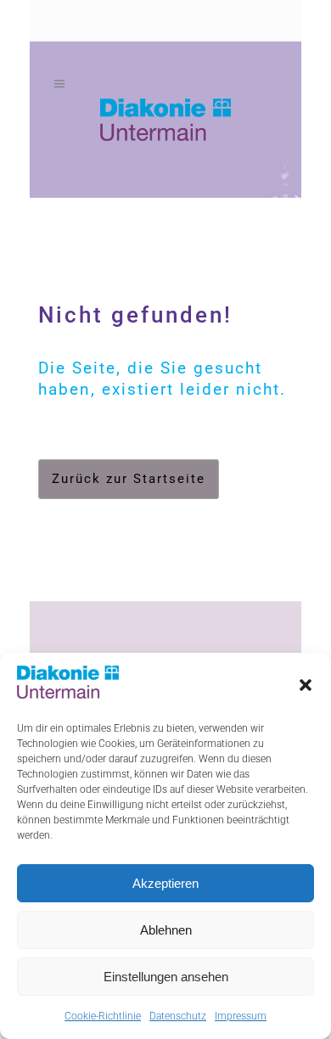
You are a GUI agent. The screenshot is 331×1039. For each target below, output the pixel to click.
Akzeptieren (165, 883)
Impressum (240, 1016)
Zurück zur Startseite (128, 478)
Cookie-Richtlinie (103, 1016)
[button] (305, 685)
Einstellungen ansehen (166, 976)
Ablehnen (166, 930)
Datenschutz (177, 1016)
